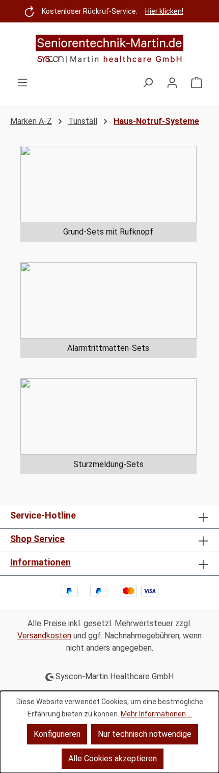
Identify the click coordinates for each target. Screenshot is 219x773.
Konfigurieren (57, 734)
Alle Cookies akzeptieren (112, 758)
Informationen (40, 562)
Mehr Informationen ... (156, 714)
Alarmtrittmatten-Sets (108, 348)
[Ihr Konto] (172, 82)
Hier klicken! (164, 11)
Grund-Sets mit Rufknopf (108, 232)
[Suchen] (147, 82)
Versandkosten (44, 635)
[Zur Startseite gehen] (109, 49)
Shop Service (37, 538)
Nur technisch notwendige (144, 734)
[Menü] (22, 82)
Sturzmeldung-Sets (108, 464)
